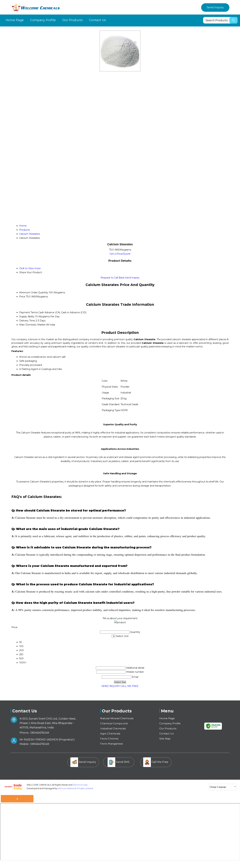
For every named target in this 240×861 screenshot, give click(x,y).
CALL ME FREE (129, 686)
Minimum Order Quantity (33, 292)
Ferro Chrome (109, 738)
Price (22, 296)
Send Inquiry (215, 7)
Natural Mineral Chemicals (116, 718)
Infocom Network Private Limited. (75, 788)
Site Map (164, 738)
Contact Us (97, 20)
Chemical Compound (114, 723)
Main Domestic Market (32, 324)
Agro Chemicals (110, 733)
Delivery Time (27, 320)
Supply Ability (26, 316)
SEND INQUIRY (111, 686)
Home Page (15, 20)
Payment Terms (28, 312)
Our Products (72, 20)
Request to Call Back (112, 277)
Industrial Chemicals (113, 728)
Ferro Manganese (111, 743)
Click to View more (30, 268)
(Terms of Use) (80, 784)
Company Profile (43, 20)
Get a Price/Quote (120, 253)
